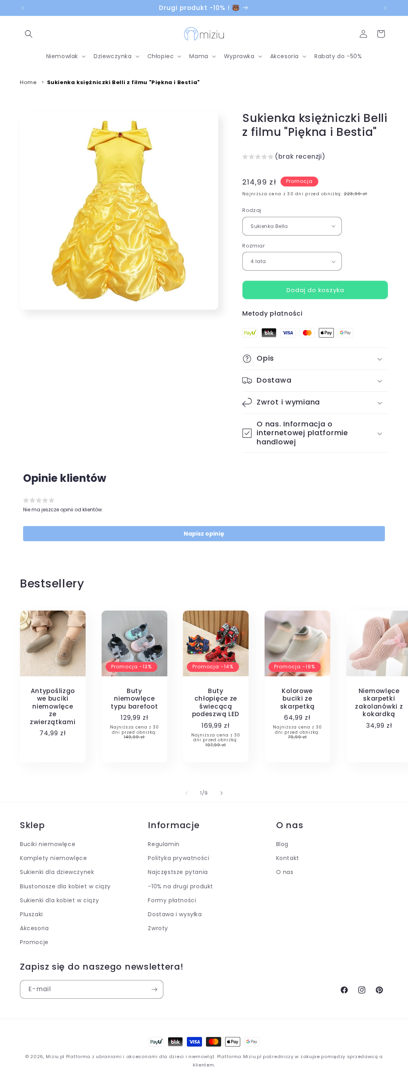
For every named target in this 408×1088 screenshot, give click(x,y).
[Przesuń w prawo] (221, 793)
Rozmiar (253, 245)
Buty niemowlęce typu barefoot (134, 698)
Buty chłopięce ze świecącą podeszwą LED (216, 702)
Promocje (34, 942)
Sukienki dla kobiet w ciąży (59, 900)
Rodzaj (251, 210)
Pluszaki (31, 914)
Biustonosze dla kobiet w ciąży (65, 886)
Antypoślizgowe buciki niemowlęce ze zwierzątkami (53, 706)
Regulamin (163, 844)
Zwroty (158, 928)
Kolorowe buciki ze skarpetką (297, 698)
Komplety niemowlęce (53, 858)
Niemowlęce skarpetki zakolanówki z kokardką (379, 702)
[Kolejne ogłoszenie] (385, 8)
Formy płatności (172, 900)
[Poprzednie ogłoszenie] (22, 8)
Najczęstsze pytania (178, 872)
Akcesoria (34, 928)
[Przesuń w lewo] (186, 793)
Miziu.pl (55, 1056)
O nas (285, 872)
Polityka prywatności (178, 858)
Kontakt (287, 858)
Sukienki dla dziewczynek (57, 872)
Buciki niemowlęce (47, 844)
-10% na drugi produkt (180, 886)
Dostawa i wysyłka (175, 914)
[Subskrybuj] (154, 989)
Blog (282, 844)
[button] (28, 34)
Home (28, 82)
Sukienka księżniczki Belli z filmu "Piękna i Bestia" (123, 82)
